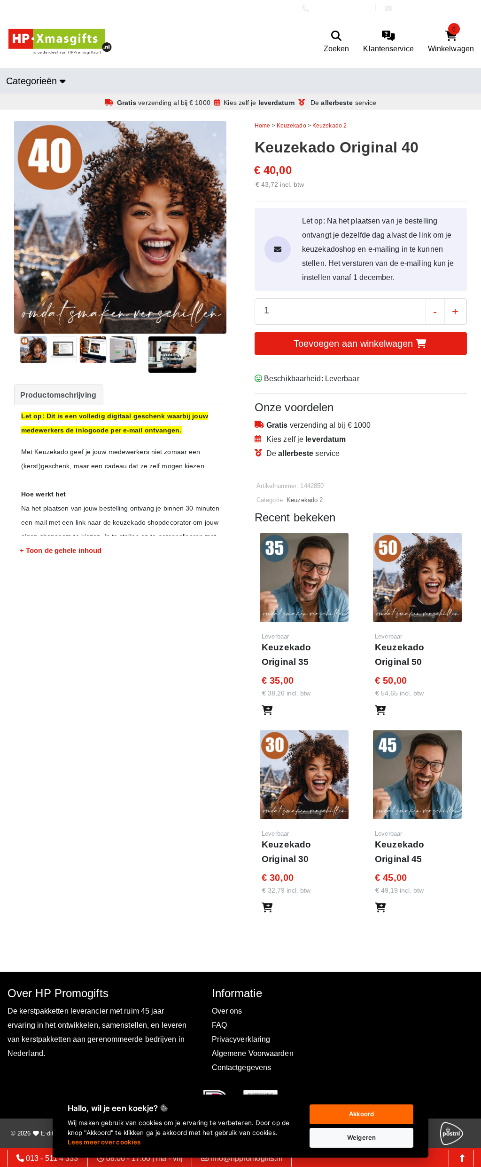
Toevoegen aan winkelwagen (355, 343)
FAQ (219, 1025)
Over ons (227, 1011)
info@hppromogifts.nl (432, 8)
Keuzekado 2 (329, 125)
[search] (336, 42)
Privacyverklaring (241, 1039)
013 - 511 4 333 (341, 8)
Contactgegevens (242, 1067)
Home (262, 125)
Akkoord (361, 1114)
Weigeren (361, 1137)
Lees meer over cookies (104, 1142)
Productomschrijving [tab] (58, 395)
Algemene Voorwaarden (253, 1053)
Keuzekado (291, 125)
